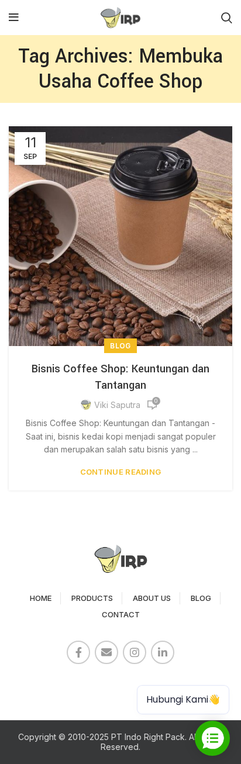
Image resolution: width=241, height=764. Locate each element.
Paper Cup (35, 684)
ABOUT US (152, 598)
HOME (40, 598)
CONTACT (121, 614)
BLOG (201, 598)
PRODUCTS (92, 598)
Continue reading (120, 472)
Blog (120, 345)
